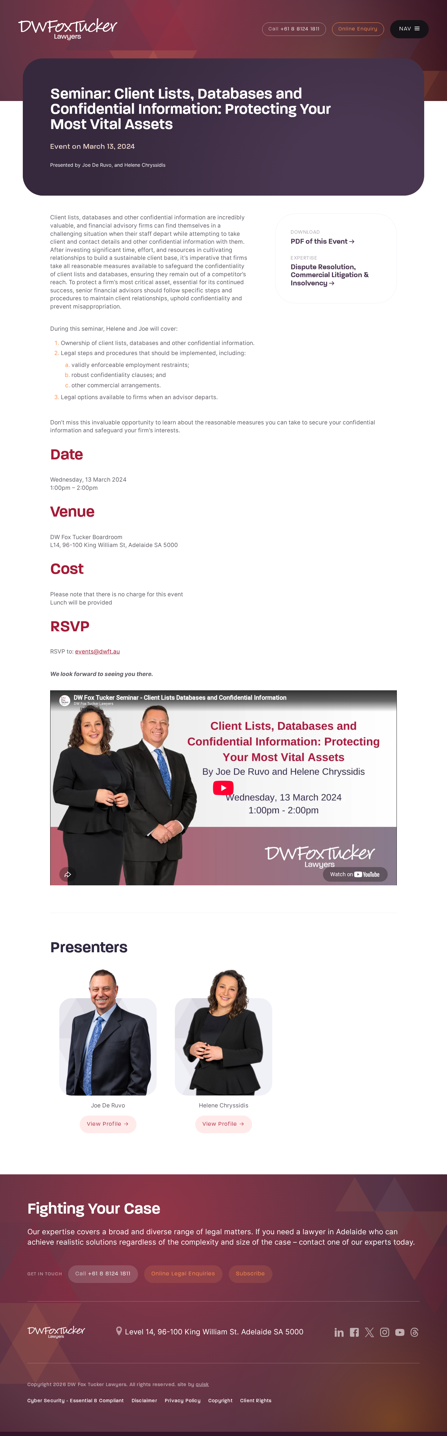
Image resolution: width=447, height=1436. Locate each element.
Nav (405, 29)
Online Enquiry (358, 29)
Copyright (220, 1401)
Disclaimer (144, 1401)
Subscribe (250, 1274)
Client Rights (256, 1401)
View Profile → (108, 1124)
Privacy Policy (183, 1401)
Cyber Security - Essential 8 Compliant (75, 1401)
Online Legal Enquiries (183, 1274)
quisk (202, 1384)
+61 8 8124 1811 (294, 29)
